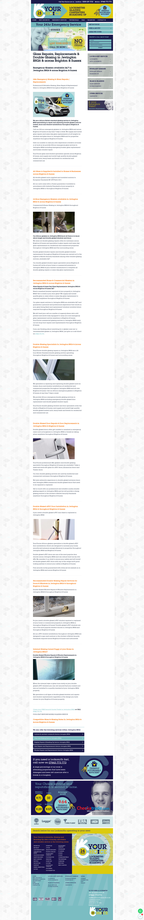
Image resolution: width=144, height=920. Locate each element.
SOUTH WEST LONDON (61, 846)
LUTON (48, 847)
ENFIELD (36, 861)
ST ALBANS (61, 851)
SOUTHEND (49, 868)
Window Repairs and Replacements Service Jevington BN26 (58, 750)
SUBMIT (100, 47)
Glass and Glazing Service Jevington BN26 (58, 738)
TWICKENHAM (62, 859)
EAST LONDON (38, 859)
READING (48, 859)
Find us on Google (94, 905)
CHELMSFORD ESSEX (37, 852)
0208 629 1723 (87, 2)
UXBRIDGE (61, 861)
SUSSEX (60, 855)
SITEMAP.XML (84, 880)
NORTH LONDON (50, 851)
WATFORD (61, 863)
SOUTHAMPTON (50, 870)
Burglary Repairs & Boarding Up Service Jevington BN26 (58, 742)
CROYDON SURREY (39, 855)
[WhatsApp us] (140, 911)
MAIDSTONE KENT (51, 849)
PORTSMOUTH (50, 857)
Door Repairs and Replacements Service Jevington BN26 (58, 746)
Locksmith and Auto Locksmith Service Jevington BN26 (58, 734)
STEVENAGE (61, 849)
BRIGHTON (37, 845)
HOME (34, 20)
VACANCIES (91, 20)
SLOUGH (48, 863)
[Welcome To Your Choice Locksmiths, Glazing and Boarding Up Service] (99, 911)
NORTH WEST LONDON (49, 854)
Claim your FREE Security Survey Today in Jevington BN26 (54, 709)
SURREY (60, 853)
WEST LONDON (62, 865)
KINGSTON (49, 845)
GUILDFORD (37, 863)
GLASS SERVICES (52, 885)
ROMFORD (49, 861)
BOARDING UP (69, 880)
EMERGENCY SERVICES (59, 20)
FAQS (83, 20)
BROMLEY (36, 847)
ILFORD (36, 869)
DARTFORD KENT (38, 857)
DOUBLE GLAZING (53, 886)
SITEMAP (83, 878)
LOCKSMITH (51, 878)
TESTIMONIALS (74, 20)
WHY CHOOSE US (44, 20)
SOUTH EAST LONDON (49, 866)
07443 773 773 (106, 2)
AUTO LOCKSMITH (53, 880)
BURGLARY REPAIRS (70, 878)
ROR (82, 881)
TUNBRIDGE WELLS (63, 857)
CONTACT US (102, 20)
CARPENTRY (68, 885)
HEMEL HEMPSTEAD (39, 867)
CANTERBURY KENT (39, 849)
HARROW (36, 865)
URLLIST (83, 883)
